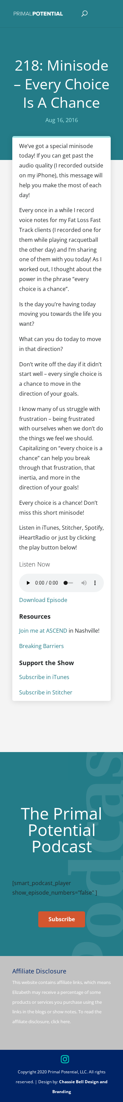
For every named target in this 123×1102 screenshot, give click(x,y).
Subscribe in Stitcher (45, 692)
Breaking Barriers (41, 646)
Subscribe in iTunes (44, 677)
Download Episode (43, 600)
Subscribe (62, 919)
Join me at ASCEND (43, 630)
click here (60, 1021)
